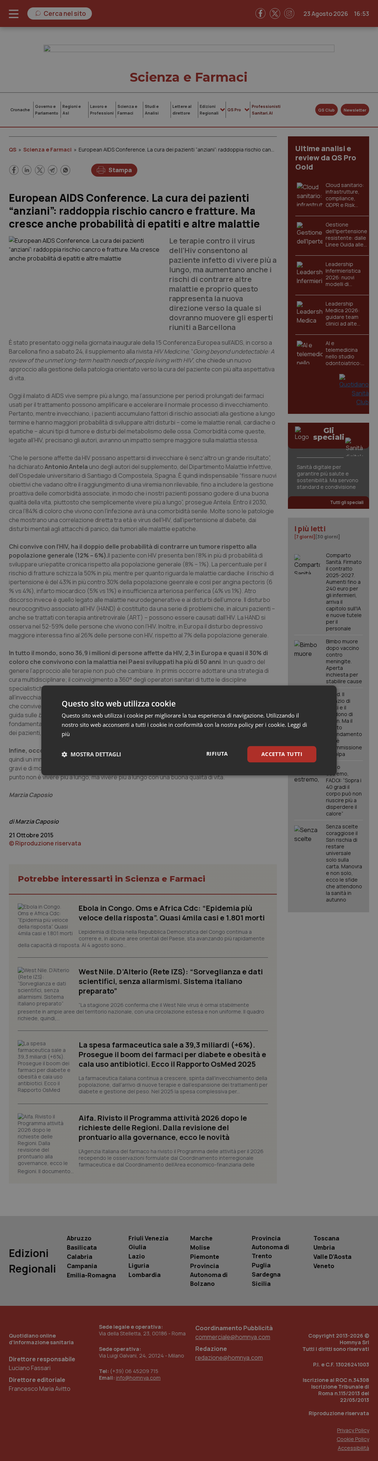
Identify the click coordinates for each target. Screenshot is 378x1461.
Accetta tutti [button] (281, 753)
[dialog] (189, 730)
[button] (91, 754)
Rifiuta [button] (217, 753)
